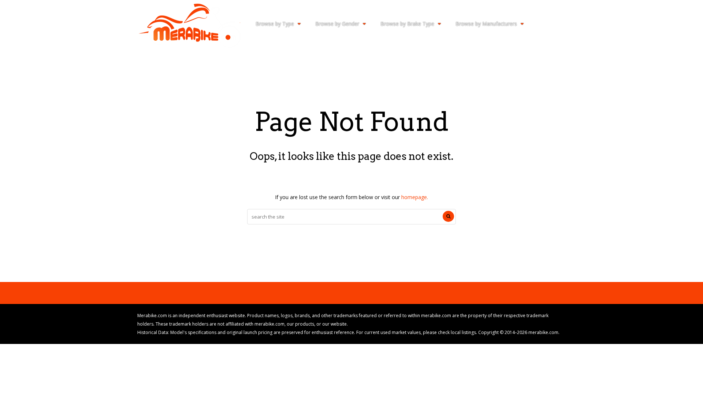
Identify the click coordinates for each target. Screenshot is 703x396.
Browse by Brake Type (407, 23)
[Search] (448, 216)
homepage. (414, 197)
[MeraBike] (189, 46)
